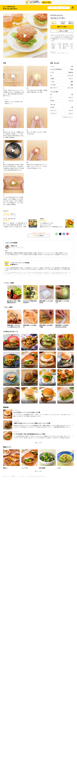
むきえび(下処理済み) (56, 69)
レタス (52, 72)
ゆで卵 (52, 107)
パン (9, 476)
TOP (4, 476)
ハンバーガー (22, 476)
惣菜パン (14, 476)
